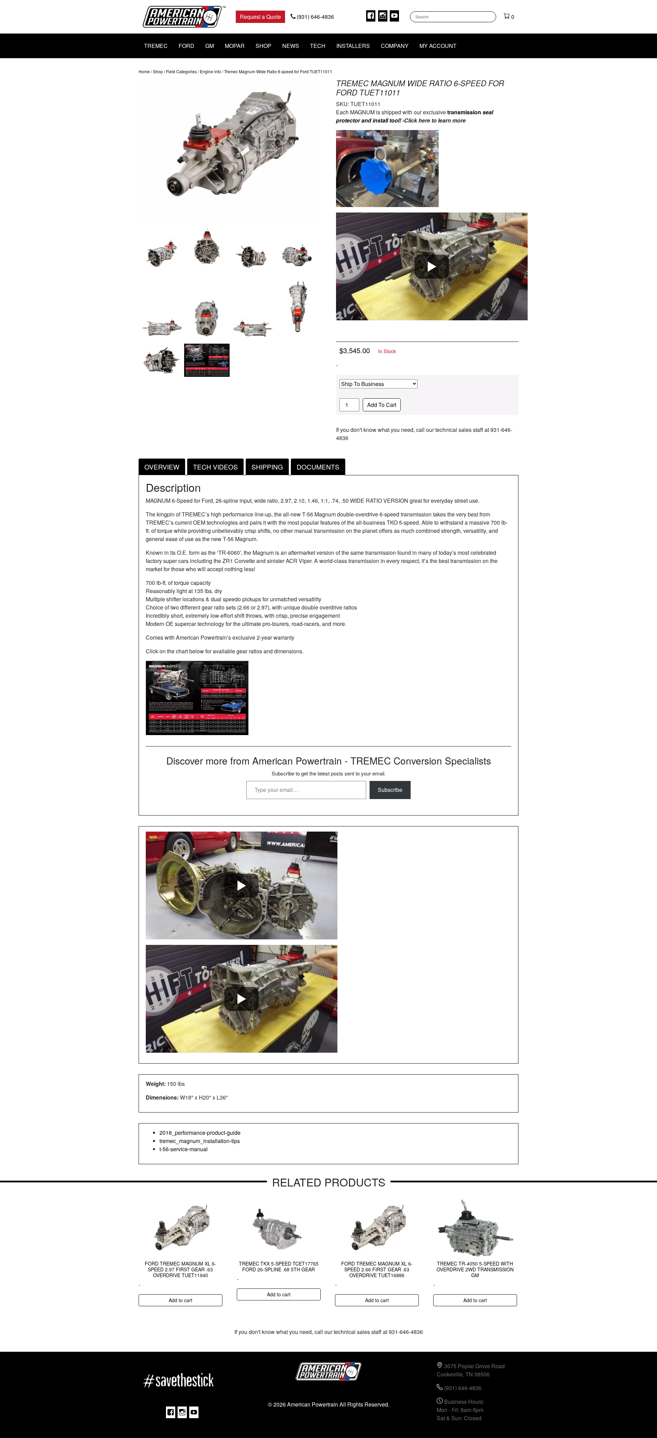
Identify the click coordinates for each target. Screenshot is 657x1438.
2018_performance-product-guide (200, 1133)
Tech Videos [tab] (215, 466)
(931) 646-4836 (315, 17)
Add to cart (180, 1300)
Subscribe (390, 790)
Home (144, 71)
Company (395, 46)
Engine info (210, 71)
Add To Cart (381, 405)
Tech (317, 46)
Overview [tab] (161, 466)
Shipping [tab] (267, 466)
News (290, 46)
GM (209, 46)
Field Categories (181, 71)
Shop (158, 71)
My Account (438, 46)
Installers (353, 46)
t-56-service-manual (183, 1149)
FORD (186, 46)
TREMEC (156, 46)
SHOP (263, 46)
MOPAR (235, 46)
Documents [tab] (318, 466)
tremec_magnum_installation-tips (199, 1141)
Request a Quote (260, 17)
